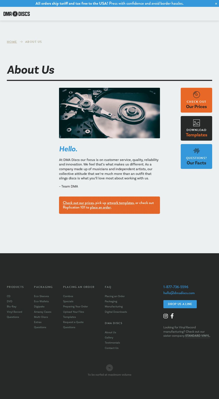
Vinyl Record (14, 312)
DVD (9, 301)
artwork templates (120, 202)
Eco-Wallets (41, 301)
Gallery (109, 337)
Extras (37, 322)
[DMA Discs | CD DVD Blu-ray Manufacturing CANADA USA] (16, 13)
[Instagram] (165, 316)
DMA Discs (113, 323)
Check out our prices (78, 202)
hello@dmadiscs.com (179, 293)
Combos (68, 296)
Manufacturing (114, 306)
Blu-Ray (11, 306)
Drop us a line (180, 304)
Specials (68, 301)
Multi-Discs (41, 317)
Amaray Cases (42, 312)
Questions (13, 317)
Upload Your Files (73, 312)
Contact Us (111, 348)
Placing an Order (79, 287)
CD (8, 296)
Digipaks (39, 306)
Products (15, 287)
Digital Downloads (116, 312)
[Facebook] (172, 316)
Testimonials (112, 342)
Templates (69, 317)
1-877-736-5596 (175, 287)
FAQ (108, 287)
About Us (110, 332)
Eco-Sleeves (41, 296)
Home (12, 42)
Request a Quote (73, 322)
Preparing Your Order (75, 306)
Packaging (43, 287)
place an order (100, 207)
